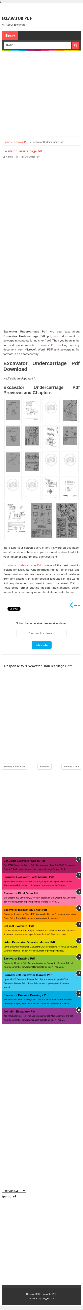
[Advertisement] (41, 94)
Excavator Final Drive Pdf (21, 893)
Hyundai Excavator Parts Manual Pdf (29, 877)
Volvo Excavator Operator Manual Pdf (29, 942)
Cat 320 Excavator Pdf (19, 926)
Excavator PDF (17, 18)
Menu (11, 35)
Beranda (44, 766)
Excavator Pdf (45, 345)
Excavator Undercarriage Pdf (22, 565)
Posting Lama (71, 766)
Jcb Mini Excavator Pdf (19, 1011)
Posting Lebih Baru (14, 766)
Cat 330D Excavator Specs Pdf (24, 860)
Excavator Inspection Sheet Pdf (25, 909)
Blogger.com (48, 1298)
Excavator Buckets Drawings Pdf (26, 995)
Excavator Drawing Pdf (19, 958)
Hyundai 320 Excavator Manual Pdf (28, 975)
